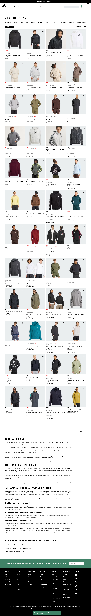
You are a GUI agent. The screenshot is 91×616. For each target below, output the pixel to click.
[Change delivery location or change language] (87, 4)
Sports (36, 6)
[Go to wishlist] (84, 7)
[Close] (34, 613)
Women (20, 6)
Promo (41, 6)
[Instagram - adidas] (80, 579)
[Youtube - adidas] (80, 594)
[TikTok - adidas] (80, 590)
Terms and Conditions (65, 613)
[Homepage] (4, 6)
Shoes (30, 6)
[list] (45, 22)
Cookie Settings (24, 613)
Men (15, 6)
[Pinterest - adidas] (80, 586)
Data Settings (32, 613)
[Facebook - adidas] (80, 575)
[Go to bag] (87, 7)
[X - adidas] (80, 582)
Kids (25, 6)
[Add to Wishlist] (22, 31)
